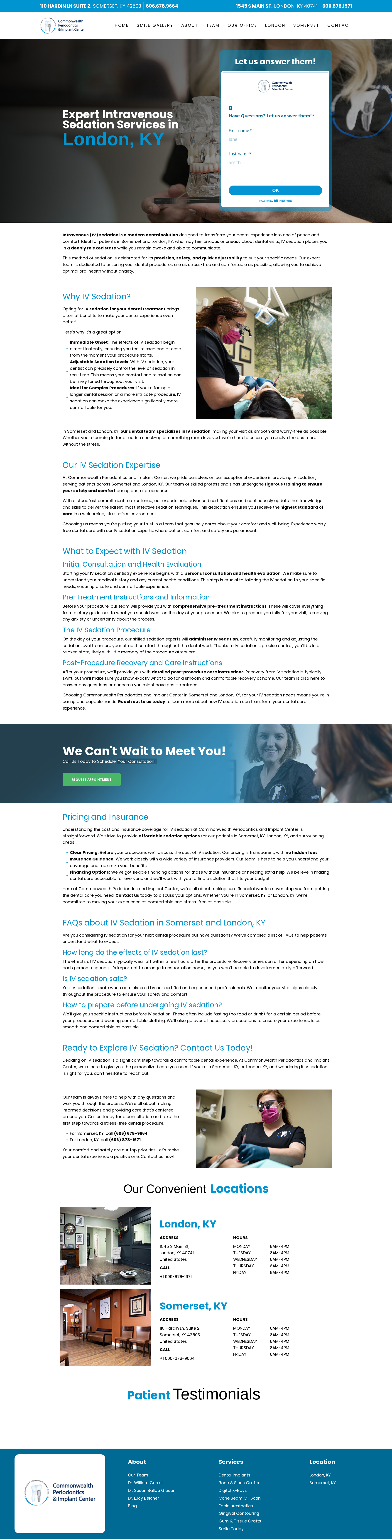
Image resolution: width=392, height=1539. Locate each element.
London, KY (320, 1475)
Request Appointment (92, 779)
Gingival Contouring (239, 1513)
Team (213, 25)
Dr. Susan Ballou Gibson (152, 1490)
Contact (339, 25)
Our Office (242, 25)
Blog (132, 1506)
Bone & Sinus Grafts (239, 1483)
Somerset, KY (322, 1483)
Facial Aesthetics (236, 1506)
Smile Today (231, 1529)
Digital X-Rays (233, 1490)
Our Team (138, 1475)
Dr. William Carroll (145, 1483)
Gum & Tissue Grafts (240, 1521)
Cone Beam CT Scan (240, 1498)
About (189, 25)
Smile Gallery (155, 25)
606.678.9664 (162, 6)
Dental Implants (234, 1475)
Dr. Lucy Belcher (143, 1498)
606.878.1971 (337, 6)
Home (122, 25)
